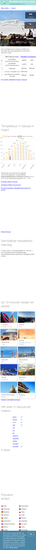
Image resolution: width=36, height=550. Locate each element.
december (15, 446)
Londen (4, 324)
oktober (15, 441)
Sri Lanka (24, 524)
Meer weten (14, 547)
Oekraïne (6, 515)
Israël (22, 515)
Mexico (6, 527)
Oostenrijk (7, 509)
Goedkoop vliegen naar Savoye (11, 185)
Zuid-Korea (4, 379)
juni (14, 430)
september (16, 438)
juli (13, 433)
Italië (20, 326)
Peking (22, 395)
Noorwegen (24, 530)
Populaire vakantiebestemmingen (10, 399)
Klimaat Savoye (6, 232)
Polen (23, 512)
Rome (21, 324)
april (14, 425)
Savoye (13, 8)
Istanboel (5, 342)
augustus (15, 436)
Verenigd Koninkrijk (6, 326)
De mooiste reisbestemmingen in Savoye (14, 79)
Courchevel (32, 56)
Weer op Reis (5, 8)
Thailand (23, 509)
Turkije (3, 344)
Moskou (22, 377)
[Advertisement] (18, 100)
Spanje (21, 361)
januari (14, 417)
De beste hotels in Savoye (9, 181)
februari (15, 419)
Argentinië (24, 521)
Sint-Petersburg (8, 395)
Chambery (24, 56)
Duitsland (6, 512)
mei (14, 427)
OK (31, 534)
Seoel (3, 377)
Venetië (4, 359)
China (20, 397)
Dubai (21, 340)
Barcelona (23, 359)
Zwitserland (7, 521)
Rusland (21, 379)
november (15, 444)
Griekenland (24, 506)
